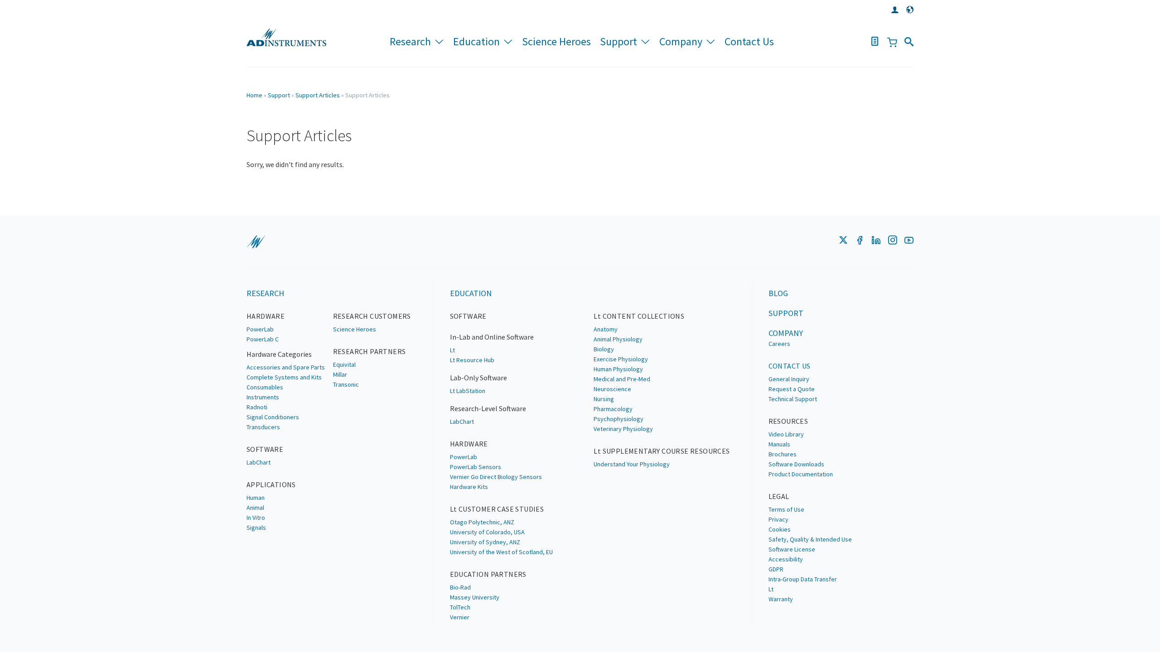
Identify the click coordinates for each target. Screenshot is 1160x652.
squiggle (256, 242)
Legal (778, 496)
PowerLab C (262, 339)
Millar (340, 374)
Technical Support (792, 399)
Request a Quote (791, 389)
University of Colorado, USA (487, 532)
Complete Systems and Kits (284, 377)
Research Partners (369, 351)
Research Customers (372, 316)
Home (254, 95)
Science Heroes (556, 41)
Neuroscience (612, 389)
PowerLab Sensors (475, 467)
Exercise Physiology (621, 359)
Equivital (344, 364)
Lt (452, 350)
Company (680, 41)
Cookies (779, 529)
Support (618, 41)
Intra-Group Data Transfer (802, 579)
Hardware (265, 316)
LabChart (258, 462)
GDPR (775, 569)
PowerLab (260, 329)
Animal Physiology (618, 339)
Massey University (474, 597)
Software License (791, 549)
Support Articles (317, 95)
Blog (778, 293)
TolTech (460, 607)
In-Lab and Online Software (492, 336)
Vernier (459, 617)
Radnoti (256, 407)
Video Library (786, 434)
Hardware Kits (469, 487)
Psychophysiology (618, 419)
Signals (256, 527)
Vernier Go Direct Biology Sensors (496, 477)
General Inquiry (788, 379)
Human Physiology (618, 369)
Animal (255, 507)
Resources (788, 421)
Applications (271, 484)
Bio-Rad (460, 587)
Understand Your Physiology (632, 464)
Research (410, 41)
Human (255, 498)
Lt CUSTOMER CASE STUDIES (497, 508)
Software (264, 449)
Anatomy (606, 329)
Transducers (263, 427)
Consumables (264, 387)
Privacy (778, 519)
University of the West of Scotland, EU (501, 552)
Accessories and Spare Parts (285, 367)
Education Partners (488, 574)
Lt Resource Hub (472, 360)
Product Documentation (800, 474)
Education (476, 41)
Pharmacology (613, 409)
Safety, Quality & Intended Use (810, 539)
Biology (604, 349)
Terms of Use (786, 509)
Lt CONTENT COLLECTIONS (639, 316)
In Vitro (255, 517)
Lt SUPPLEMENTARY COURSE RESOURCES (662, 450)
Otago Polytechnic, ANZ (482, 522)
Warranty (780, 599)
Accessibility (785, 559)
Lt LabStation (467, 391)
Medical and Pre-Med (622, 379)
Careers (779, 344)
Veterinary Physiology (623, 429)
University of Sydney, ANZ (485, 542)
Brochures (782, 454)
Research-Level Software (488, 408)
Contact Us (749, 41)
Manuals (779, 444)
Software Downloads (796, 464)
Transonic (346, 384)
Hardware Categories (279, 354)
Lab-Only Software (478, 377)
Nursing (604, 399)
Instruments (262, 397)
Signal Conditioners (272, 417)
